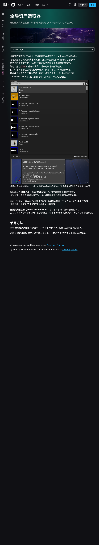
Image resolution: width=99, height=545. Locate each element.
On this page (17, 49)
